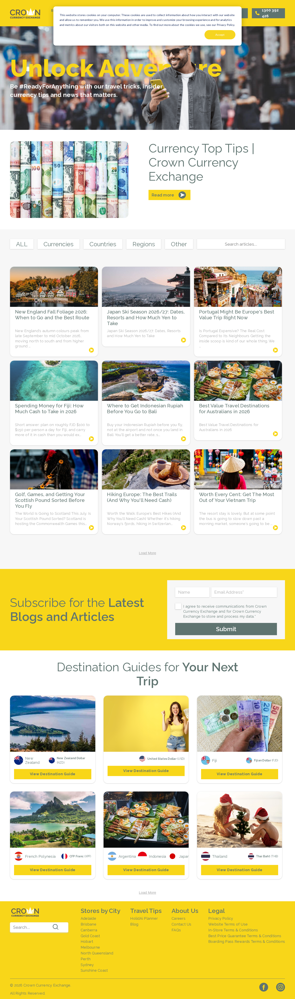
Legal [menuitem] (216, 910)
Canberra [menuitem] (89, 930)
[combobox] (39, 927)
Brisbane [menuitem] (88, 924)
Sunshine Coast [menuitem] (94, 970)
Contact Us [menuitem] (181, 924)
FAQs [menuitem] (176, 930)
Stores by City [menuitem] (100, 910)
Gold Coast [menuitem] (90, 936)
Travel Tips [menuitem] (146, 910)
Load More (147, 553)
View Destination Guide (53, 774)
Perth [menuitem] (86, 959)
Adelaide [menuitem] (88, 918)
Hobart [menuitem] (87, 941)
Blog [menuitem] (134, 924)
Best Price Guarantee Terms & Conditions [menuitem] (244, 936)
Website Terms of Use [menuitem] (228, 924)
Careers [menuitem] (178, 918)
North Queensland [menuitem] (97, 953)
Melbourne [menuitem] (90, 947)
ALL (21, 244)
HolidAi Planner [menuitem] (144, 918)
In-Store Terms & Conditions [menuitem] (233, 930)
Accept (220, 34)
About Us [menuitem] (185, 910)
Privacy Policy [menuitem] (220, 918)
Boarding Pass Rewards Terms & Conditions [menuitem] (246, 941)
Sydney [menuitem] (87, 965)
